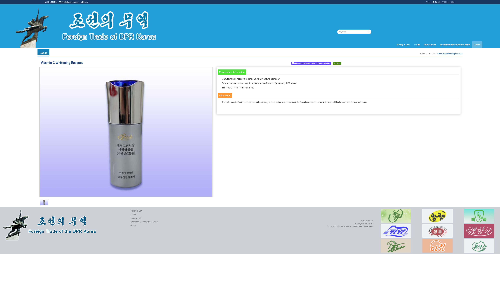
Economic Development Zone (455, 44)
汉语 (453, 2)
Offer (337, 63)
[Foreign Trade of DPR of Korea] (50, 210)
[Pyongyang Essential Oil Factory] (396, 210)
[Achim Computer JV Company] (437, 240)
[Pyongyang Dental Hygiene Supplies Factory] (479, 210)
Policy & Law (403, 44)
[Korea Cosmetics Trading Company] (479, 225)
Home (85, 2)
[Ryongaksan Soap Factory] (479, 240)
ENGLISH (436, 2)
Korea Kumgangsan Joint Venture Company (312, 63)
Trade (417, 44)
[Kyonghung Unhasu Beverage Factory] (437, 225)
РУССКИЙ (445, 2)
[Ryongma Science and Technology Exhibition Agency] (396, 240)
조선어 (428, 2)
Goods (477, 44)
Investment (430, 44)
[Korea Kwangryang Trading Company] (437, 210)
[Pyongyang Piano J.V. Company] (396, 225)
